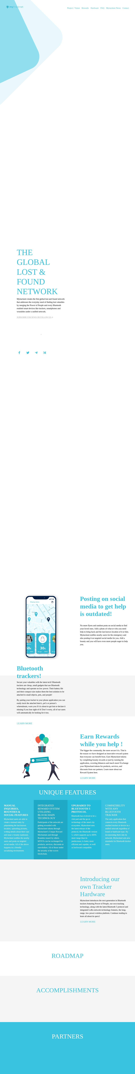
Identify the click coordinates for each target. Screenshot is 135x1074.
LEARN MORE (24, 723)
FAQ (102, 8)
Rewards (85, 8)
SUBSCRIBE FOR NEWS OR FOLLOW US (34, 317)
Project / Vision (73, 8)
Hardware (95, 8)
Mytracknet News (113, 8)
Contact (125, 8)
